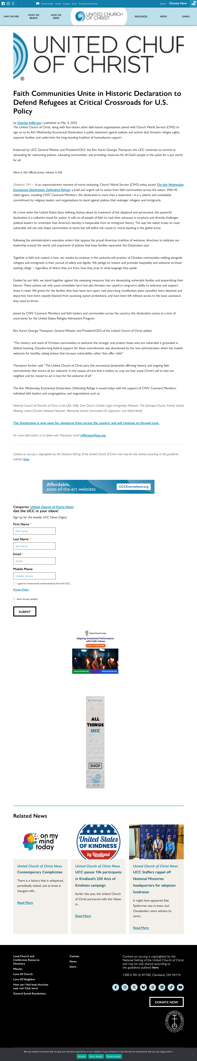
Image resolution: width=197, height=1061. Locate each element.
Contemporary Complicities (39, 871)
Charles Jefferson (29, 122)
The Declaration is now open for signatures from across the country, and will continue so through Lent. (86, 422)
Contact (66, 3)
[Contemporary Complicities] (40, 841)
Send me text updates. (27, 598)
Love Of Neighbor (24, 979)
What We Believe (33, 16)
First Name (22, 524)
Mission (17, 969)
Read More (25, 902)
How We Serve (56, 16)
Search (163, 3)
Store (74, 3)
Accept (81, 1056)
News (73, 961)
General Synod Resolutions (29, 993)
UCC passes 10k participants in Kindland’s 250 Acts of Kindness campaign (98, 878)
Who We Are (11, 16)
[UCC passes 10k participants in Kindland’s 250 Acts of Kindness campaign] (98, 841)
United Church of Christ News (52, 506)
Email (18, 554)
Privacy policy (114, 1056)
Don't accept (96, 1056)
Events (58, 3)
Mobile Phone (23, 569)
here (26, 459)
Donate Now (178, 3)
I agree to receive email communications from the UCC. (44, 583)
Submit (25, 611)
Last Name (22, 539)
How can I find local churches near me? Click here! (30, 986)
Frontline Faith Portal (88, 3)
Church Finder (47, 3)
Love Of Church (23, 974)
